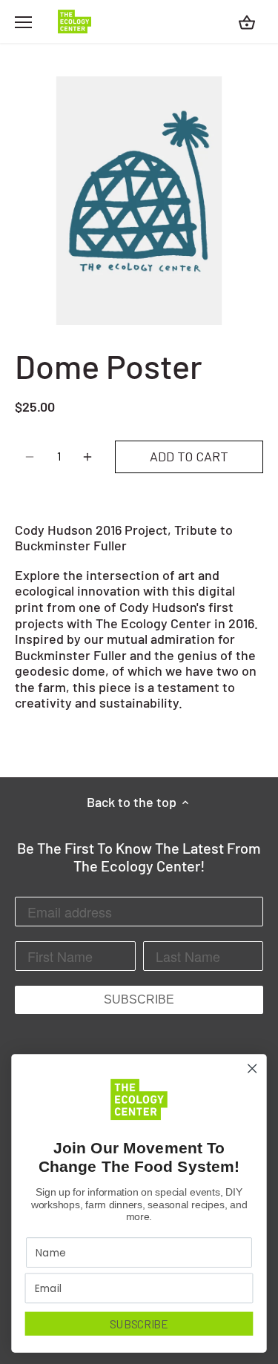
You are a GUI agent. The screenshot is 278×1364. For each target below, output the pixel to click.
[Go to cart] (247, 21)
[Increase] (87, 456)
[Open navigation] (23, 22)
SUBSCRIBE (139, 999)
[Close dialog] (252, 1068)
